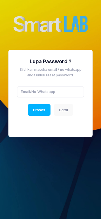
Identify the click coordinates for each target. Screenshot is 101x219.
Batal (63, 110)
